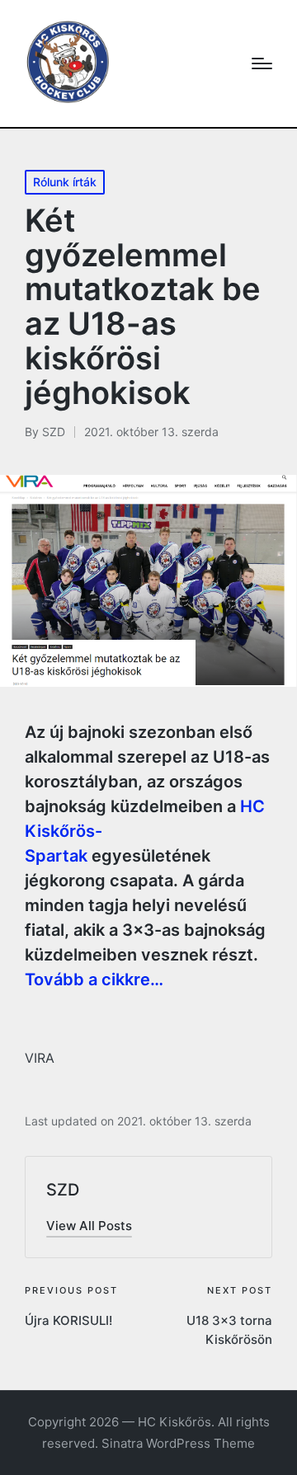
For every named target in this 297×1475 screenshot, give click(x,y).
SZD (62, 1190)
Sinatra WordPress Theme (178, 1443)
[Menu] (262, 63)
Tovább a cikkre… (94, 979)
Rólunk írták (65, 182)
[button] (89, 1225)
